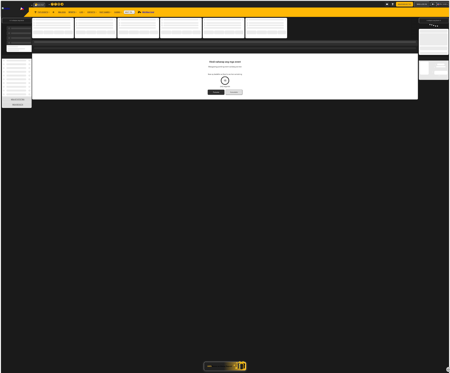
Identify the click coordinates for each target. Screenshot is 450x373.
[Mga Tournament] (392, 4)
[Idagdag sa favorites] (70, 20)
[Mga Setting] (433, 4)
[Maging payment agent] (387, 4)
